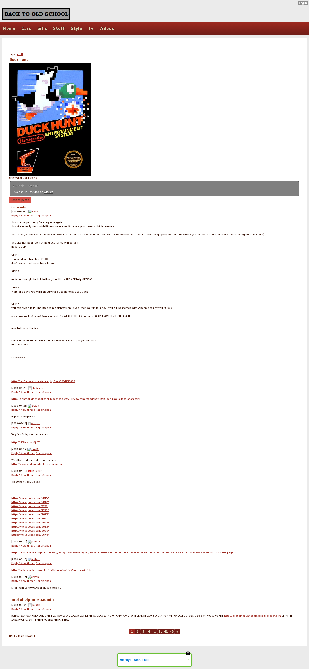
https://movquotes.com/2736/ (30, 510)
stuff (20, 54)
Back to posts (20, 200)
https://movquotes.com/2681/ (30, 518)
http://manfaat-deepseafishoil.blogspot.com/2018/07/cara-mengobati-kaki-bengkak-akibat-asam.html (75, 398)
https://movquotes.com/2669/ (30, 530)
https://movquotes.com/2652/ (30, 526)
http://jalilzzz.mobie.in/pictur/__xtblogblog (52, 570)
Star (31, 186)
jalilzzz (35, 541)
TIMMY (36, 211)
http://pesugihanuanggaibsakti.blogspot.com (252, 615)
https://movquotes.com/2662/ (30, 522)
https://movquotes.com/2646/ (30, 534)
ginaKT (35, 449)
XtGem (48, 192)
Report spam (44, 215)
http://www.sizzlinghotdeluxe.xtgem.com (36, 464)
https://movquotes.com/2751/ (29, 506)
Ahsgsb (35, 423)
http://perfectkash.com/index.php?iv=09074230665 (43, 381)
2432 (17, 186)
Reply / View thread (23, 215)
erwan (35, 405)
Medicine (37, 388)
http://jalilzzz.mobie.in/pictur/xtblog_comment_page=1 (123, 552)
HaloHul (36, 470)
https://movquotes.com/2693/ (30, 514)
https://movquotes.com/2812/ (30, 502)
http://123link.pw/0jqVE (25, 442)
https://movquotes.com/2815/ (30, 498)
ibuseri (36, 605)
